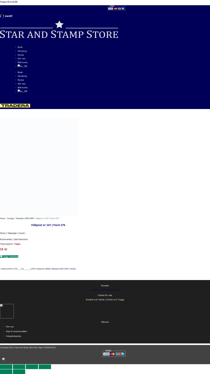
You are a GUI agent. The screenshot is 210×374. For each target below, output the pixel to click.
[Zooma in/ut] (6, 366)
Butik (20, 47)
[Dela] (32, 366)
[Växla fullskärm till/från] (19, 366)
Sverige (10, 218)
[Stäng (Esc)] (45, 366)
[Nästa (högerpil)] (19, 371)
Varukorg (22, 51)
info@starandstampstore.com (105, 289)
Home (2, 218)
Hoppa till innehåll (8, 1)
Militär (48, 269)
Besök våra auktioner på (40, 100)
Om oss (22, 58)
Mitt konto (23, 62)
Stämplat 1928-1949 (25, 218)
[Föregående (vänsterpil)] (6, 371)
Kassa (21, 55)
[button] (9, 256)
